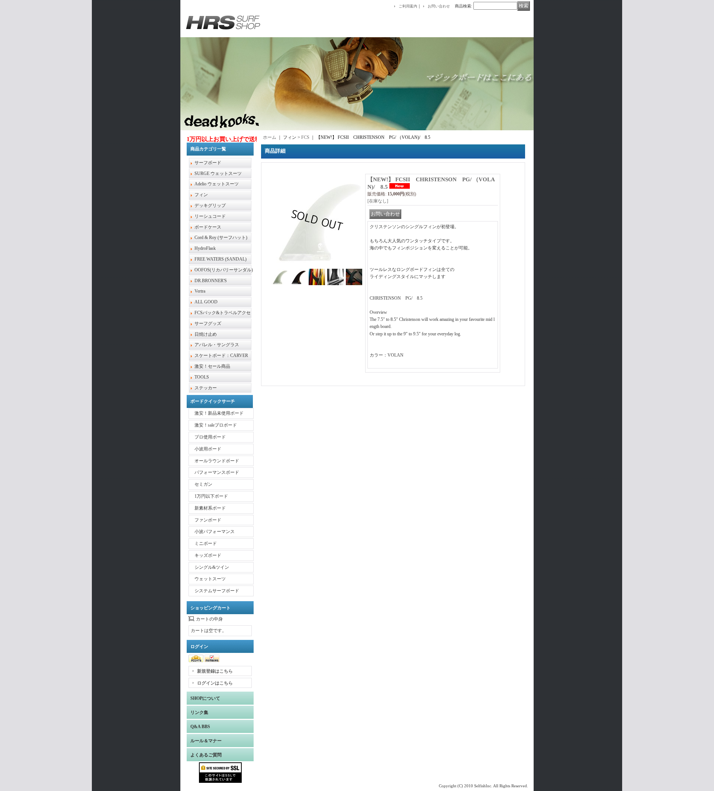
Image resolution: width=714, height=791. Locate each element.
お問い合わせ (439, 6)
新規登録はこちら (215, 671)
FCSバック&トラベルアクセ (222, 312)
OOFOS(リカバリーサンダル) (223, 269)
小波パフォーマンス (214, 531)
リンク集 (199, 712)
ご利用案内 (408, 6)
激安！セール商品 (212, 366)
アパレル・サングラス (216, 344)
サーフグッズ (207, 323)
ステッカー (205, 387)
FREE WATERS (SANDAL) (220, 259)
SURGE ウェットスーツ (218, 173)
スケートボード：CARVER (221, 355)
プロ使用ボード (210, 437)
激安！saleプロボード (215, 425)
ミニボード (205, 543)
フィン (201, 194)
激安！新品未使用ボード (219, 413)
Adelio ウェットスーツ (216, 183)
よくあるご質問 (206, 754)
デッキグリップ (210, 205)
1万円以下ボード (211, 496)
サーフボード (207, 162)
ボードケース (207, 227)
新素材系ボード (210, 508)
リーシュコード (210, 216)
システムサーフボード (216, 590)
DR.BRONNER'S (210, 280)
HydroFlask (205, 248)
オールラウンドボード (216, 460)
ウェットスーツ (210, 578)
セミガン (203, 484)
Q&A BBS (200, 726)
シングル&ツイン (211, 567)
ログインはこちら (215, 683)
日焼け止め (205, 334)
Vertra (199, 291)
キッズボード (207, 555)
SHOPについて (205, 698)
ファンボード (207, 520)
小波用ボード (207, 449)
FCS (305, 137)
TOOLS (201, 377)
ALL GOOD (206, 301)
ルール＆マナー (206, 740)
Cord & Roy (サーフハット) (220, 237)
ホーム (269, 137)
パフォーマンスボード (216, 472)
